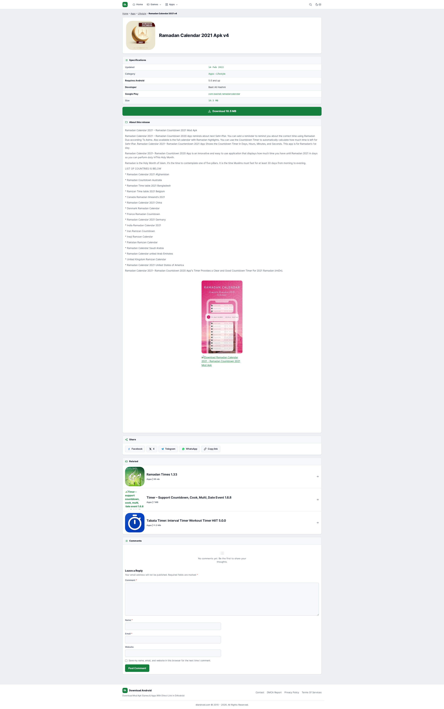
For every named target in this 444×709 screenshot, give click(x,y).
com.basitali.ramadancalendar (224, 93)
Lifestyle (142, 13)
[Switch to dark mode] (318, 4)
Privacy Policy (291, 692)
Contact (260, 692)
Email (128, 633)
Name (129, 620)
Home (139, 4)
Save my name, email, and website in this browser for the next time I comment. (170, 660)
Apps (172, 4)
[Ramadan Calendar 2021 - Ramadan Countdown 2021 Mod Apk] (222, 317)
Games (154, 4)
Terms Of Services (312, 692)
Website (129, 647)
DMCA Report (274, 692)
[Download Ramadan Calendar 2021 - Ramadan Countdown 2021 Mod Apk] (222, 391)
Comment (131, 580)
